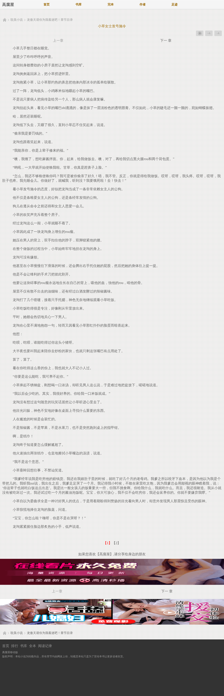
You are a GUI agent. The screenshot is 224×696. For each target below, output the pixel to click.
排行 (14, 646)
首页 (47, 4)
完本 (111, 4)
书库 (78, 4)
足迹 (175, 4)
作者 (143, 4)
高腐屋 (8, 4)
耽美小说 (16, 19)
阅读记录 (45, 646)
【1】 (107, 543)
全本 (32, 646)
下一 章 (166, 40)
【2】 (116, 543)
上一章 (58, 40)
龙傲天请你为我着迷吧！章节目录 (50, 19)
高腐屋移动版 (10, 652)
